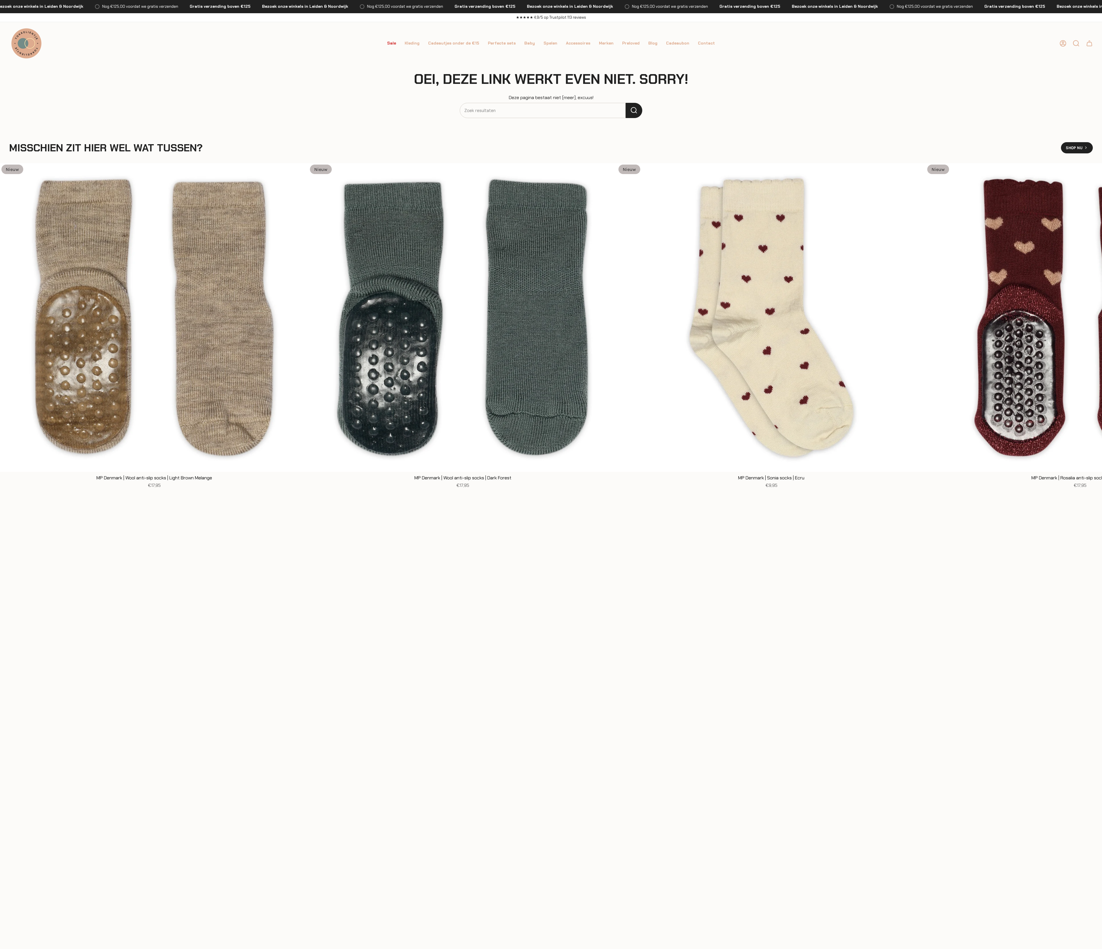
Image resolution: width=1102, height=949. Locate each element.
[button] (391, 43)
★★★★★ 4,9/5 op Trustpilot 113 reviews (551, 17)
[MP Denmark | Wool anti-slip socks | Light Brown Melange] (154, 317)
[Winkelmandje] (1089, 43)
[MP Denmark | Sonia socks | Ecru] (771, 317)
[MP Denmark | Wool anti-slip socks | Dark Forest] (463, 317)
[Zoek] (634, 110)
